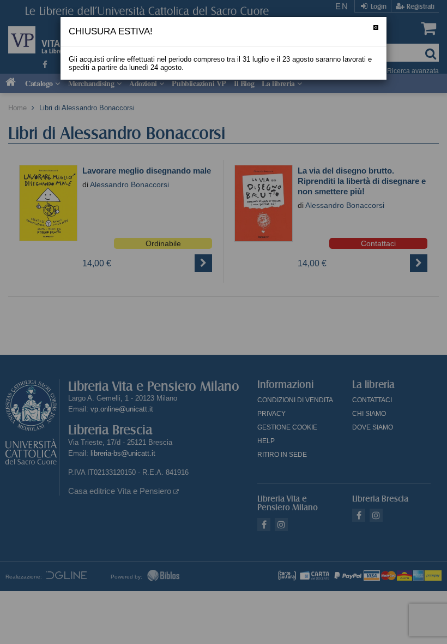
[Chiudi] (375, 27)
